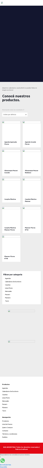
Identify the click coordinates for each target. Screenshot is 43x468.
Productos (5, 421)
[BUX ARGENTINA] (21, 3)
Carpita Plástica (10, 199)
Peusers (7, 294)
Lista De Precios (7, 424)
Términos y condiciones (9, 434)
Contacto (5, 430)
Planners (8, 297)
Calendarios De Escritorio (13, 281)
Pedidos (4, 437)
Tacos (7, 301)
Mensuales (8, 291)
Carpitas (7, 285)
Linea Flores (9, 288)
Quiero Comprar (7, 427)
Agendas (8, 278)
